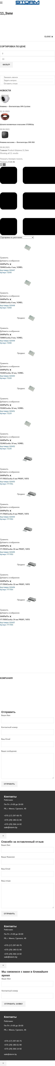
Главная (3, 150)
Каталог (3, 686)
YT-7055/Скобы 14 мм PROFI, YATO (15, 620)
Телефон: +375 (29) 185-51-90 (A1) (19, 652)
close (47, 37)
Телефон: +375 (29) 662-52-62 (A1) (19, 644)
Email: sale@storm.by (13, 667)
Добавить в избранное (9, 261)
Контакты (4, 694)
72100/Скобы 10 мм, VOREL (12, 373)
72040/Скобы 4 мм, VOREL (11, 267)
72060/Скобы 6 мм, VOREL (11, 303)
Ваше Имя (5, 715)
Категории (4, 20)
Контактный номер (9, 727)
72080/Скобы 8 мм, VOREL (11, 338)
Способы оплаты (7, 704)
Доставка (4, 702)
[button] (10, 77)
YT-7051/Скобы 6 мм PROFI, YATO (14, 479)
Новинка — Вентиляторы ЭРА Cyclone (15, 106)
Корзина (3, 699)
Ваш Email (5, 739)
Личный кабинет (7, 697)
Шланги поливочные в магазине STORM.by (17, 124)
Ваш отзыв (5, 881)
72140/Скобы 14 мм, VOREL (12, 443)
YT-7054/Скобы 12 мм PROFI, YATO (15, 584)
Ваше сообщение (9, 751)
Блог (2, 691)
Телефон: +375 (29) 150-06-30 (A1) (19, 648)
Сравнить (4, 258)
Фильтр (6, 65)
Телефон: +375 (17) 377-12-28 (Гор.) (20, 659)
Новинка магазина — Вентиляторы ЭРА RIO (17, 142)
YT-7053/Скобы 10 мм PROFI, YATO (15, 549)
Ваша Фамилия (8, 857)
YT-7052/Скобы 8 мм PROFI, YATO (14, 514)
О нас (2, 689)
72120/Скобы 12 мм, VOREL (12, 408)
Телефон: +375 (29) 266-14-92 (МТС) (20, 655)
